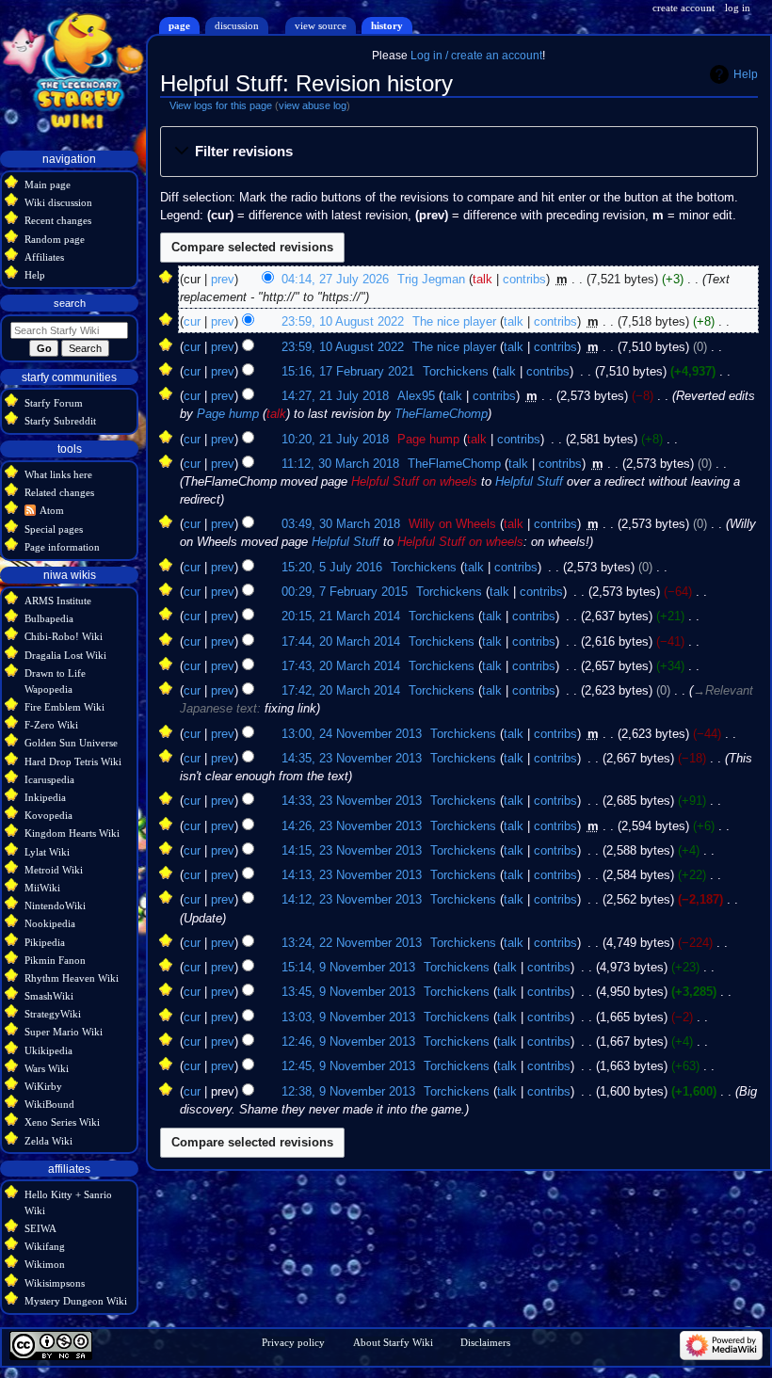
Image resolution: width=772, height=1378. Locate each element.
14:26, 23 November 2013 (351, 826)
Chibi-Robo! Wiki (63, 636)
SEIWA (40, 1228)
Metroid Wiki (53, 869)
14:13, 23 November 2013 (351, 875)
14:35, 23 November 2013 (351, 758)
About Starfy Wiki (393, 1342)
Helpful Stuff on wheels (414, 482)
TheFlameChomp (441, 414)
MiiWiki (42, 887)
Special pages (53, 529)
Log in (737, 7)
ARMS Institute (57, 600)
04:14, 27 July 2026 (335, 279)
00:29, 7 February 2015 (344, 592)
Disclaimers (485, 1342)
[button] (458, 152)
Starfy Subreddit (60, 420)
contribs (524, 279)
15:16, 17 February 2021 (347, 371)
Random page (54, 239)
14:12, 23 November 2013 (351, 899)
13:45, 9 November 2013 (348, 992)
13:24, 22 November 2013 (351, 943)
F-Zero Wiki (51, 724)
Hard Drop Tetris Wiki (72, 761)
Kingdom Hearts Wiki (72, 833)
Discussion (237, 25)
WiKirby (43, 1086)
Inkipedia (45, 797)
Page (179, 25)
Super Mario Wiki (63, 1031)
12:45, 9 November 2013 (348, 1066)
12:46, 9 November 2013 (348, 1042)
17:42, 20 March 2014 (340, 690)
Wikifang (44, 1246)
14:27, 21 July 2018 (335, 396)
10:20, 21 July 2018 (335, 439)
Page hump (228, 414)
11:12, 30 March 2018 (340, 464)
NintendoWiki (55, 905)
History (387, 25)
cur (192, 321)
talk (482, 279)
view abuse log (312, 105)
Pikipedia (44, 942)
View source (320, 25)
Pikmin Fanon (55, 960)
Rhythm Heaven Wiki (71, 978)
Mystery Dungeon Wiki (75, 1300)
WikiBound (49, 1104)
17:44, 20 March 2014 (340, 642)
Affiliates (44, 257)
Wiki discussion (58, 202)
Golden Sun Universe (71, 742)
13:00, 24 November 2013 (351, 734)
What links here (58, 474)
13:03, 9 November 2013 (348, 1017)
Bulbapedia (48, 618)
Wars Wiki (46, 1068)
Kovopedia (48, 815)
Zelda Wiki (48, 1140)
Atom (52, 510)
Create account (683, 7)
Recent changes (57, 220)
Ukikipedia (48, 1050)
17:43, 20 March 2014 (340, 666)
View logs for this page (220, 105)
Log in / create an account (476, 55)
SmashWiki (48, 995)
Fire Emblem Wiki (64, 707)
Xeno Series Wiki (62, 1122)
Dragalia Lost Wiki (65, 655)
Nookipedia (49, 923)
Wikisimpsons (54, 1283)
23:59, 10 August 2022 (342, 321)
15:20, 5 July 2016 (331, 567)
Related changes (59, 492)
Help (745, 74)
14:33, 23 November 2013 (351, 801)
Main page (47, 184)
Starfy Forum (53, 403)
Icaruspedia (49, 779)
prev (222, 279)
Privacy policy (293, 1342)
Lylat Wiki (47, 851)
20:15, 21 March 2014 (340, 616)
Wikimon (44, 1264)
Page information (62, 547)
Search (70, 303)
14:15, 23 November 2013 (351, 850)
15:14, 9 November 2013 (348, 967)
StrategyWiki (52, 1013)
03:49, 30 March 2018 (340, 524)
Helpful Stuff (529, 482)
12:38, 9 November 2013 (348, 1091)
